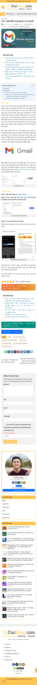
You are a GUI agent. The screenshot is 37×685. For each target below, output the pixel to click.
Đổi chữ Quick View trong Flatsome (16, 317)
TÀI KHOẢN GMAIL (6, 343)
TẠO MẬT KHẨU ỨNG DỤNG (20, 343)
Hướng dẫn (7, 90)
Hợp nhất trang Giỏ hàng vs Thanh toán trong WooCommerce (20, 565)
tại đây (7, 276)
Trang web (7, 416)
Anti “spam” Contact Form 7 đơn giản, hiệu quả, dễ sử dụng (20, 595)
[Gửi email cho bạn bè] (15, 351)
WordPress (6, 518)
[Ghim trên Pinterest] (18, 351)
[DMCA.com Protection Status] (18, 668)
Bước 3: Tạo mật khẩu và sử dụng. (15, 98)
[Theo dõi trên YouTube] (24, 482)
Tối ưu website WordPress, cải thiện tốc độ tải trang (20, 533)
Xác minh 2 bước (22, 169)
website (7, 106)
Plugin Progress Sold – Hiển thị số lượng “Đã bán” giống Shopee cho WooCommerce (20, 609)
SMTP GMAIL (22, 340)
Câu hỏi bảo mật (9, 430)
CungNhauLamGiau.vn (12, 654)
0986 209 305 (10, 1)
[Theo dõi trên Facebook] (13, 482)
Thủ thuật (4, 18)
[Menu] (3, 7)
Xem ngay (14, 326)
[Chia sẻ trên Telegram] (31, 351)
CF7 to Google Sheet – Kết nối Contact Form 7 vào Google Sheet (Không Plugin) (20, 539)
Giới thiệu (6, 88)
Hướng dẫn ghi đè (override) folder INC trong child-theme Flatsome (20, 602)
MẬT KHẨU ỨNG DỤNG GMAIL (9, 340)
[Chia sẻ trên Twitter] (12, 351)
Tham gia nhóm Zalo (19, 490)
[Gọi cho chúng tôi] (21, 482)
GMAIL (9, 337)
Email (6, 408)
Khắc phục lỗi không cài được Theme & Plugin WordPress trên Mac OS (28, 361)
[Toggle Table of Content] (32, 85)
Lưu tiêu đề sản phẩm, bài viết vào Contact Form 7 (18, 527)
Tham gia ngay (16, 332)
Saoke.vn (7, 647)
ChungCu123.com (10, 650)
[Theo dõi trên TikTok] (18, 482)
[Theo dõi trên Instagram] (16, 482)
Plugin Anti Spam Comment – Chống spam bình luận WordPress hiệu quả (19, 590)
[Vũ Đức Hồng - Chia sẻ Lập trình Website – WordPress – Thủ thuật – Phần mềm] (19, 7)
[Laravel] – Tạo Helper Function (15, 314)
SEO (3, 511)
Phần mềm (5, 507)
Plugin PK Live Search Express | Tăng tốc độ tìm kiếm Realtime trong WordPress (20, 559)
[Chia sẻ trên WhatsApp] (5, 351)
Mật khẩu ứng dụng (23, 197)
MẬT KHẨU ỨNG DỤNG (19, 337)
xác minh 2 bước (21, 194)
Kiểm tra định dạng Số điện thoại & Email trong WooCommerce (20, 571)
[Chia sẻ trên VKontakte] (21, 351)
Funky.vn (7, 644)
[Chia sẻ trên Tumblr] (28, 351)
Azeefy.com (8, 660)
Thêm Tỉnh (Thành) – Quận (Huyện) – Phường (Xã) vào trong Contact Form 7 (20, 553)
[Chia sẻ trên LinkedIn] (25, 351)
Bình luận (7, 384)
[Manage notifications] (4, 681)
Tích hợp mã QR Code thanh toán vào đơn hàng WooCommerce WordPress (19, 583)
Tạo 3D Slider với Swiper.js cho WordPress (17, 577)
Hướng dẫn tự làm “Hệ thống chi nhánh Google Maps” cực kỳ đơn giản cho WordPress (19, 305)
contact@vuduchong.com (23, 1)
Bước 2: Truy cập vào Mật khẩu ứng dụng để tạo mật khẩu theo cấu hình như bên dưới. (20, 95)
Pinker (17, 24)
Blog (3, 500)
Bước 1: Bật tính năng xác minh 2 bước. (16, 92)
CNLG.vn (7, 657)
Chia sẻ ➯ (18, 486)
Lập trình (5, 504)
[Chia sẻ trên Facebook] (8, 351)
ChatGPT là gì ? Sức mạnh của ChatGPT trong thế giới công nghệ (20, 615)
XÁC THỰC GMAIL (6, 346)
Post (2, 14)
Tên (5, 399)
